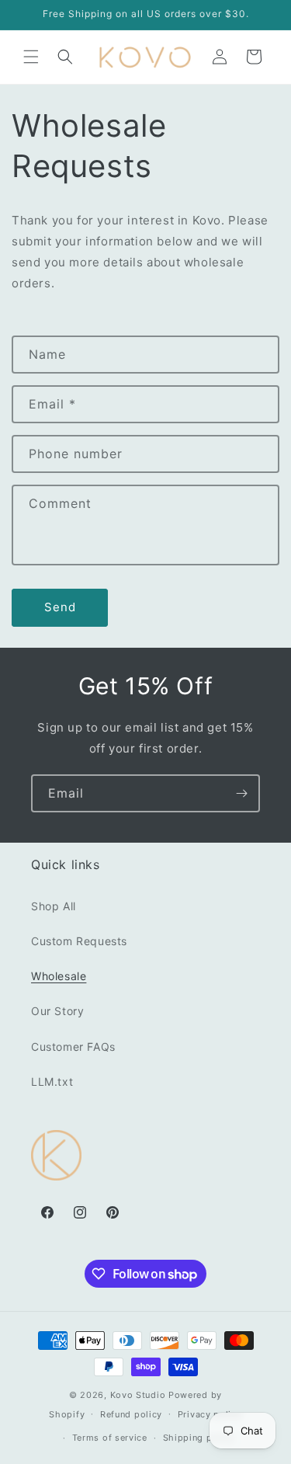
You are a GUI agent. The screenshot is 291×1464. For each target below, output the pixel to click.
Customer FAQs (73, 1046)
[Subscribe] (241, 793)
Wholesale (58, 975)
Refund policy (131, 1414)
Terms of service (109, 1437)
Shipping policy (199, 1437)
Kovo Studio (138, 1394)
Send (60, 607)
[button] (31, 57)
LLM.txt (52, 1081)
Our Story (57, 1010)
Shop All (53, 906)
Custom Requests (79, 941)
